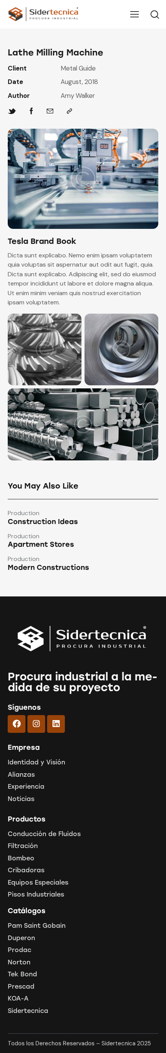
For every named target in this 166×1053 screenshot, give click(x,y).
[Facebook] (31, 111)
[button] (134, 14)
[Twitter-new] (12, 111)
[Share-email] (50, 111)
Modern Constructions (48, 568)
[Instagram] (36, 724)
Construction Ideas (43, 522)
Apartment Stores (41, 545)
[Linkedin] (56, 724)
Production (23, 513)
